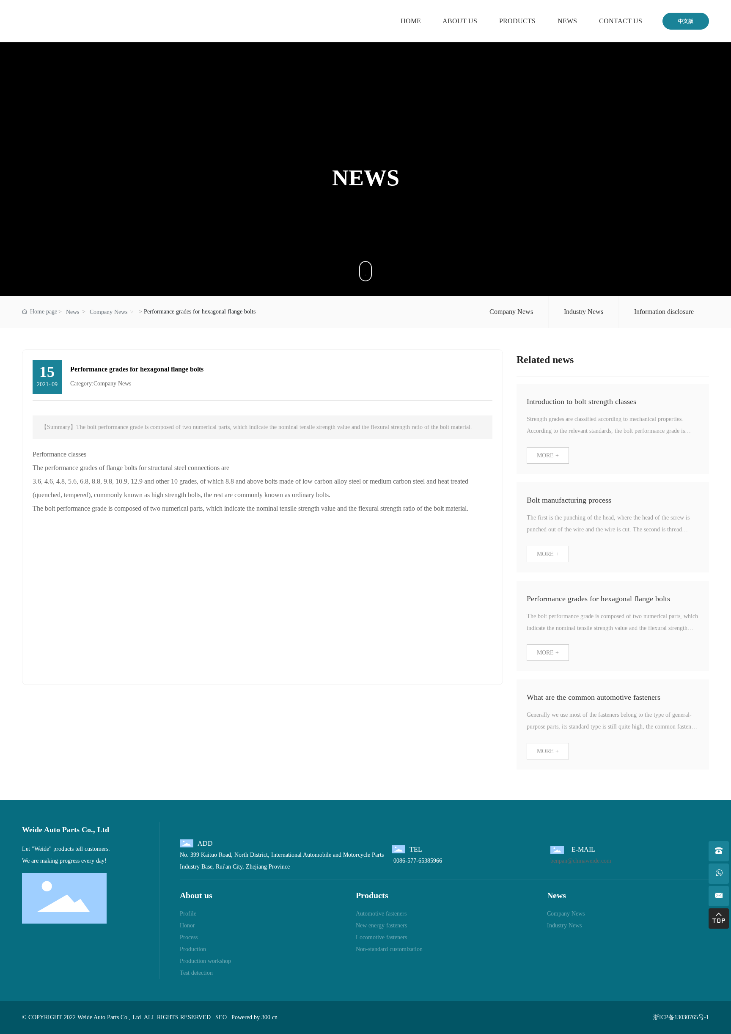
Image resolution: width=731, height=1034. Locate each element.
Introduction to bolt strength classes (581, 401)
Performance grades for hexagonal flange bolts (598, 598)
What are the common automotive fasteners (593, 697)
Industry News (583, 311)
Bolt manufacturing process (569, 500)
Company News (108, 312)
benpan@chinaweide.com (580, 861)
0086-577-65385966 (417, 861)
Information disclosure (664, 311)
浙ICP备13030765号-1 (681, 1017)
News (72, 312)
